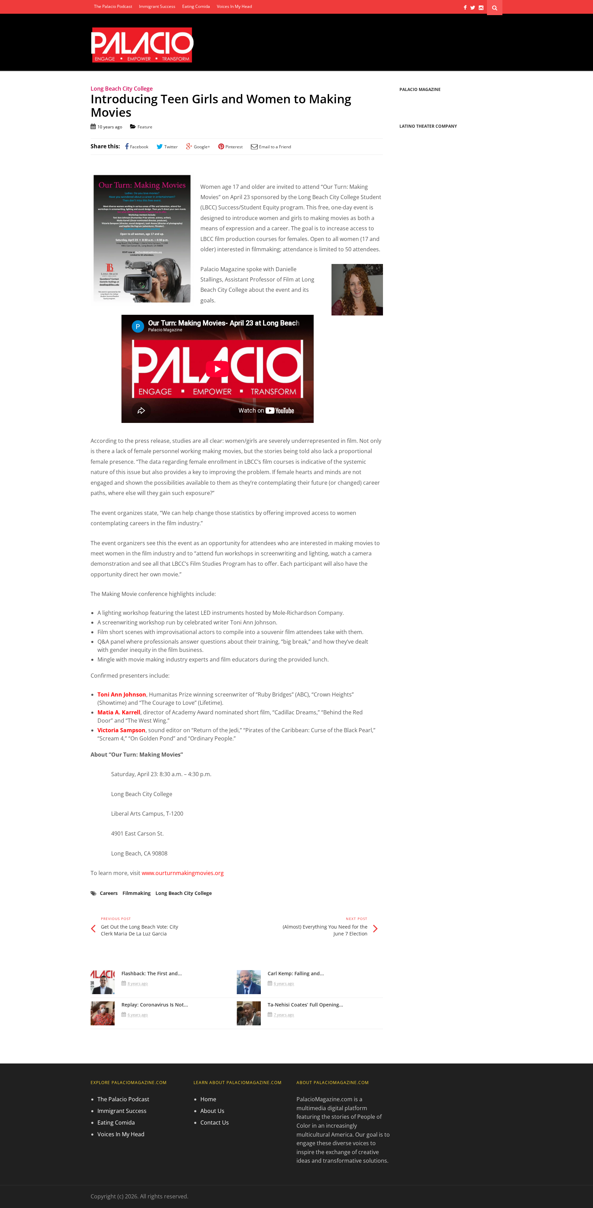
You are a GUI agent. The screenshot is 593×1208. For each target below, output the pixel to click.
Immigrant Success (157, 6)
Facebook (139, 147)
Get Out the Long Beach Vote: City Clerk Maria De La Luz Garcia (139, 930)
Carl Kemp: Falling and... (296, 973)
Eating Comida (196, 6)
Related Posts (116, 955)
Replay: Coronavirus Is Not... (154, 1004)
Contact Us (214, 1122)
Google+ (202, 147)
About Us (212, 1111)
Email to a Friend (275, 147)
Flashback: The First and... (151, 973)
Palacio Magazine (420, 89)
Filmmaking (137, 893)
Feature (145, 127)
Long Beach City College (183, 893)
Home (208, 1099)
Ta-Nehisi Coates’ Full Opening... (305, 1004)
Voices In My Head (234, 6)
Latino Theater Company (428, 126)
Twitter (171, 147)
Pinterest (234, 147)
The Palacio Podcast (113, 6)
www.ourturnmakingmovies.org (183, 873)
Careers (109, 893)
